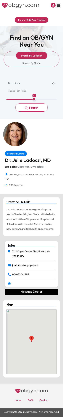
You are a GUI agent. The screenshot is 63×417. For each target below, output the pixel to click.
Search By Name (31, 63)
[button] (58, 5)
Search (33, 107)
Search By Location (31, 55)
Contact (44, 400)
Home (18, 400)
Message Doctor (31, 291)
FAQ (30, 400)
